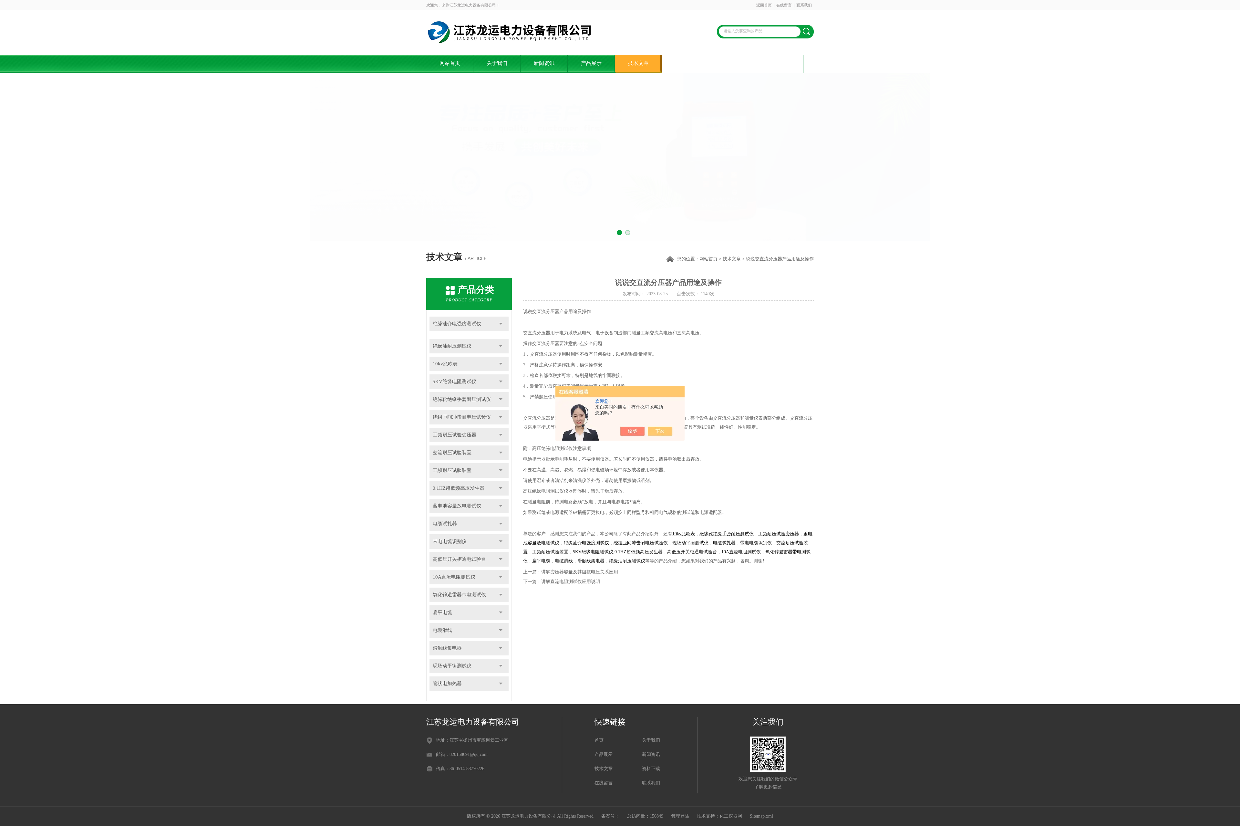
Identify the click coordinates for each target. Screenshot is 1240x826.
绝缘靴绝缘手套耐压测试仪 (462, 399)
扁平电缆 (442, 612)
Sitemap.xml (761, 816)
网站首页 (449, 63)
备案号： (610, 816)
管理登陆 (680, 816)
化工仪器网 (730, 816)
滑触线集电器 (447, 648)
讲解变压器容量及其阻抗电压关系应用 (579, 572)
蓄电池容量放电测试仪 (457, 505)
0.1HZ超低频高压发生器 (458, 488)
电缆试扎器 (445, 523)
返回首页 (764, 5)
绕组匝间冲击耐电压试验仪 (462, 417)
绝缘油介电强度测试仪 (457, 323)
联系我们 (804, 5)
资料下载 (685, 63)
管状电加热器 (447, 683)
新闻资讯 (544, 63)
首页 (599, 740)
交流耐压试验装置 (452, 452)
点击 (501, 324)
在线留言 (784, 5)
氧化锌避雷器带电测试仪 (459, 594)
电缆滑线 (442, 630)
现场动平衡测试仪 (452, 665)
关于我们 (497, 63)
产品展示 (591, 63)
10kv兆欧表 (445, 363)
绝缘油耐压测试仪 (452, 346)
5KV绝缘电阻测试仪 (454, 381)
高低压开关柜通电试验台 (459, 559)
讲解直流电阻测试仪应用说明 (570, 581)
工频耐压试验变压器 (454, 434)
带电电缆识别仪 (450, 541)
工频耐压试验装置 (452, 470)
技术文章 (638, 63)
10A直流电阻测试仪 (454, 577)
